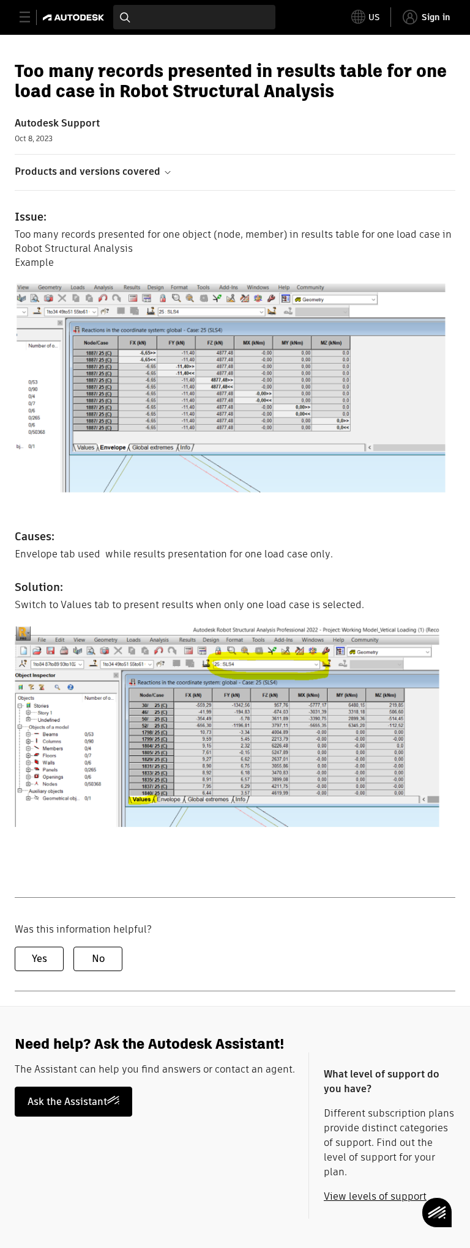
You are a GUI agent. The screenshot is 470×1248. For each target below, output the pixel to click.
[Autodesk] (75, 17)
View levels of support (375, 1196)
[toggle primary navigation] (31, 17)
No (98, 959)
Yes (39, 959)
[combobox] (194, 17)
